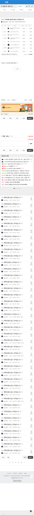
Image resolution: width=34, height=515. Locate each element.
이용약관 (6, 475)
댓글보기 (30, 150)
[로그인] (28, 2)
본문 (10, 118)
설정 (25, 473)
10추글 (21, 9)
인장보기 (6, 114)
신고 (8, 100)
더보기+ (31, 156)
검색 (25, 457)
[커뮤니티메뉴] (2, 2)
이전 (17, 118)
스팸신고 (14, 100)
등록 (31, 143)
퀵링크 (20, 473)
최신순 (11, 136)
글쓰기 (32, 6)
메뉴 (2, 114)
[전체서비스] (32, 2)
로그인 (9, 473)
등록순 (7, 136)
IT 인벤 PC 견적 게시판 (8, 6)
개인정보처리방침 (15, 475)
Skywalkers (5, 21)
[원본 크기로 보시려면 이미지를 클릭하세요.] (17, 41)
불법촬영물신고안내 (17, 478)
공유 (25, 100)
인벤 (6, 2)
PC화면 (15, 473)
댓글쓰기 (30, 118)
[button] (14, 188)
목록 (4, 118)
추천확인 (3, 100)
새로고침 (31, 136)
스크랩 (30, 100)
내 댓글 (13, 9)
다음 (23, 118)
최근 (3, 457)
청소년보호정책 (25, 475)
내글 (4, 9)
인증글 (30, 9)
